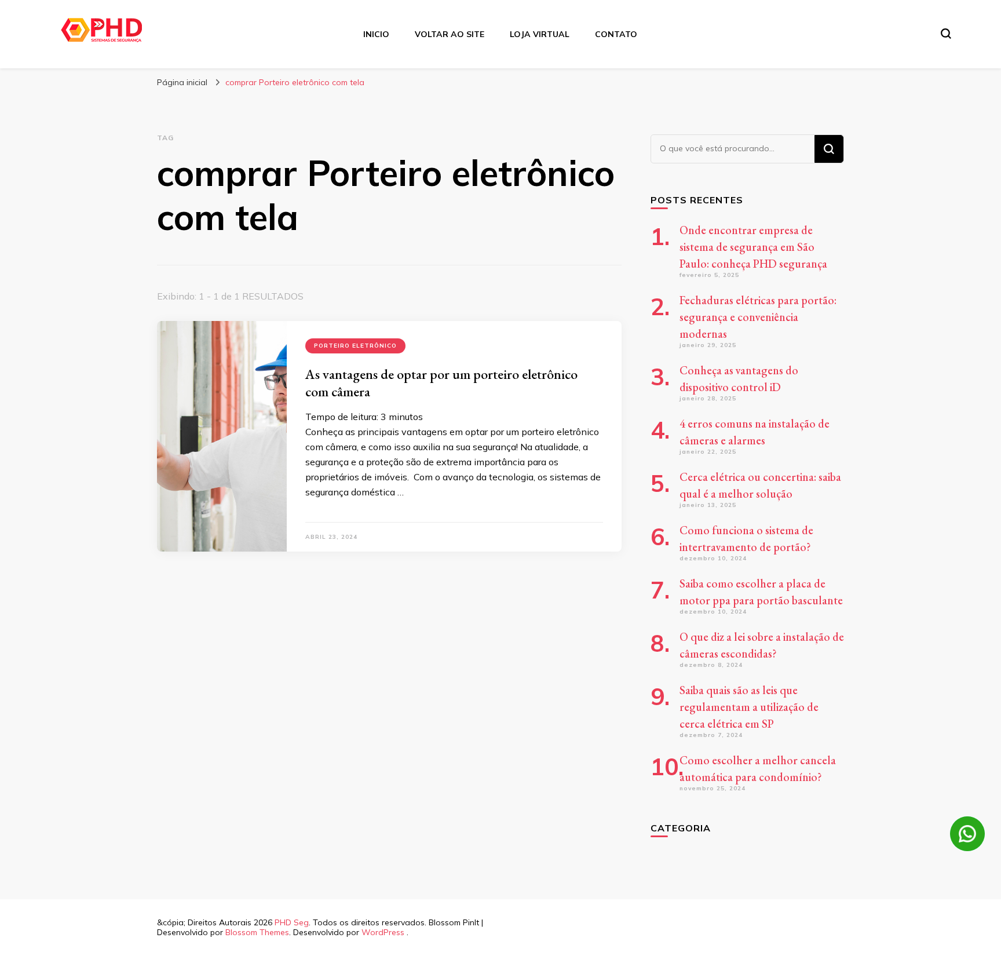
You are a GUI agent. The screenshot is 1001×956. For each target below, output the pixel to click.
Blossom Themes (257, 932)
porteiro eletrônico (355, 345)
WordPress (382, 932)
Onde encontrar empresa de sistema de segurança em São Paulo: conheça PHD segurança (753, 246)
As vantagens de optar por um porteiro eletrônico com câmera (441, 382)
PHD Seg (292, 922)
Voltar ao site (449, 34)
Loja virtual (539, 34)
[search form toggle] (946, 33)
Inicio (376, 34)
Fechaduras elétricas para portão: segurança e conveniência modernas (757, 317)
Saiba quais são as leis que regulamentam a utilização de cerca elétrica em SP (749, 707)
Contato (616, 34)
